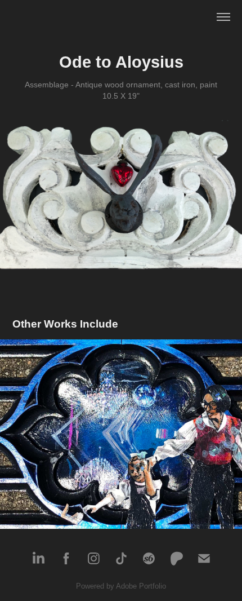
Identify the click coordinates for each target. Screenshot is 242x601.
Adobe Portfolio (141, 586)
